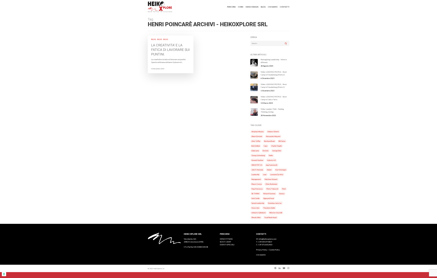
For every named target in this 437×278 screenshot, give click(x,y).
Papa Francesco (257, 189)
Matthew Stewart (271, 179)
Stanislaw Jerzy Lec (275, 203)
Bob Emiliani (256, 146)
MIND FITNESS (226, 239)
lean (265, 174)
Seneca (281, 194)
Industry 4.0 (271, 160)
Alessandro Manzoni (273, 136)
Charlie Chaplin (276, 146)
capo (265, 146)
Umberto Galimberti (259, 213)
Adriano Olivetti (273, 132)
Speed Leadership (258, 203)
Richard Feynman (269, 194)
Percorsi (231, 7)
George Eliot (276, 151)
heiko (271, 155)
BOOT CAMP (225, 242)
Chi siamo (273, 7)
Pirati (284, 189)
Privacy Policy (261, 250)
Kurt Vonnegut (280, 170)
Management (256, 179)
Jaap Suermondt (271, 165)
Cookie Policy (274, 250)
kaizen (269, 170)
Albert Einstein (257, 136)
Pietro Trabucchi (272, 189)
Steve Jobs (255, 208)
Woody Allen (256, 217)
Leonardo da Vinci (276, 174)
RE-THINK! (256, 194)
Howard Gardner (257, 160)
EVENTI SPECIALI (227, 244)
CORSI (240, 7)
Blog (263, 7)
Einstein (265, 151)
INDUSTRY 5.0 (257, 165)
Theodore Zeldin (269, 208)
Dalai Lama (255, 151)
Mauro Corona (257, 184)
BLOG (153, 39)
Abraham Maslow (258, 132)
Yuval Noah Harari (270, 217)
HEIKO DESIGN (252, 7)
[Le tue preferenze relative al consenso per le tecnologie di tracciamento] (4, 274)
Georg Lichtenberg (258, 155)
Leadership (255, 174)
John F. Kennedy (257, 170)
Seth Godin (256, 198)
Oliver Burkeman (271, 184)
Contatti (284, 7)
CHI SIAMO (261, 255)
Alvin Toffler (256, 141)
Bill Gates (282, 141)
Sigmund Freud (268, 198)
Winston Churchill (275, 213)
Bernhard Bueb (269, 141)
